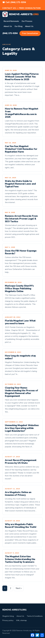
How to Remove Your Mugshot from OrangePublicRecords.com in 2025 (21, 113)
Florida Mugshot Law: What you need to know (20, 322)
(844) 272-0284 (10, 33)
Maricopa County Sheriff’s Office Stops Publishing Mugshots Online (19, 288)
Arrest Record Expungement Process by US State (20, 462)
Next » (19, 588)
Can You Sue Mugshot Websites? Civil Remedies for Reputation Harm (21, 149)
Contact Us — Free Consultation (21, 8)
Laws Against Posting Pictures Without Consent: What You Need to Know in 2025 (22, 76)
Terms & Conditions (35, 616)
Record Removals (11, 21)
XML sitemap (21, 620)
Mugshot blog (8, 616)
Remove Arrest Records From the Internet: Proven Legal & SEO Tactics (21, 218)
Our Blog (18, 26)
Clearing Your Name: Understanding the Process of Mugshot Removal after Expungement (21, 392)
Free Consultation (30, 33)
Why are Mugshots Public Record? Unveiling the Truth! (20, 526)
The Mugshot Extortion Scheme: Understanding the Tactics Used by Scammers (20, 559)
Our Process (27, 21)
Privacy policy (7, 620)
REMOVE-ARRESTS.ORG (14, 609)
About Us (8, 26)
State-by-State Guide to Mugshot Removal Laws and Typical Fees (20, 184)
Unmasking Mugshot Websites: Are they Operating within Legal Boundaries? (22, 428)
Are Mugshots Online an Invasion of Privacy (18, 494)
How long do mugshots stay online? (20, 357)
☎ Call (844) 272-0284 (14, 2)
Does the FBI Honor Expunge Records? (20, 252)
